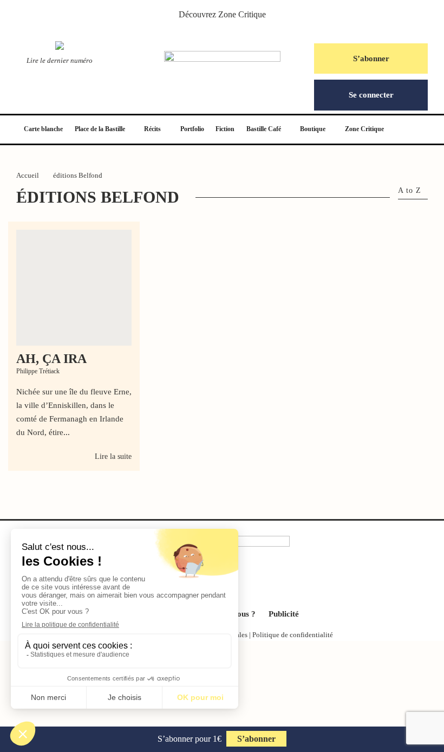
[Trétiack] (74, 287)
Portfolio (192, 129)
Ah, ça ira (51, 359)
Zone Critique (242, 14)
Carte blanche (43, 129)
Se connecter (371, 94)
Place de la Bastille (100, 129)
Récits (152, 129)
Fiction (225, 129)
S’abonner (371, 58)
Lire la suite (113, 456)
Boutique (312, 129)
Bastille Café (263, 129)
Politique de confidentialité (292, 635)
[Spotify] (250, 582)
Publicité (284, 614)
